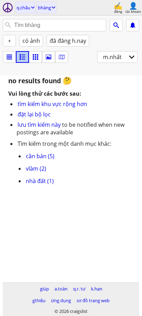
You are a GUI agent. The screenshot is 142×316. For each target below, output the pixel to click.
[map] (61, 57)
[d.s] (9, 57)
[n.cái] (22, 57)
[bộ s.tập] (48, 57)
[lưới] (35, 57)
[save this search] (132, 25)
